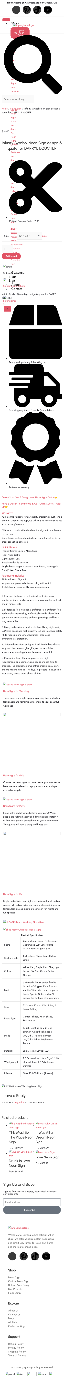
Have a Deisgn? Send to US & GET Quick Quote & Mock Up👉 (31, 505)
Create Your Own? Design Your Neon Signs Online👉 (29, 497)
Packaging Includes (13, 575)
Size (6, 236)
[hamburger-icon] (6, 19)
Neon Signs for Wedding (16, 691)
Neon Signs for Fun (13, 894)
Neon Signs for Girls (13, 775)
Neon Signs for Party (14, 805)
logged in (19, 1102)
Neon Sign (15, 108)
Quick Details (9, 547)
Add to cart (11, 256)
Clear (44, 236)
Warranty (7, 513)
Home (5, 108)
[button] (32, 513)
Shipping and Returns (14, 286)
